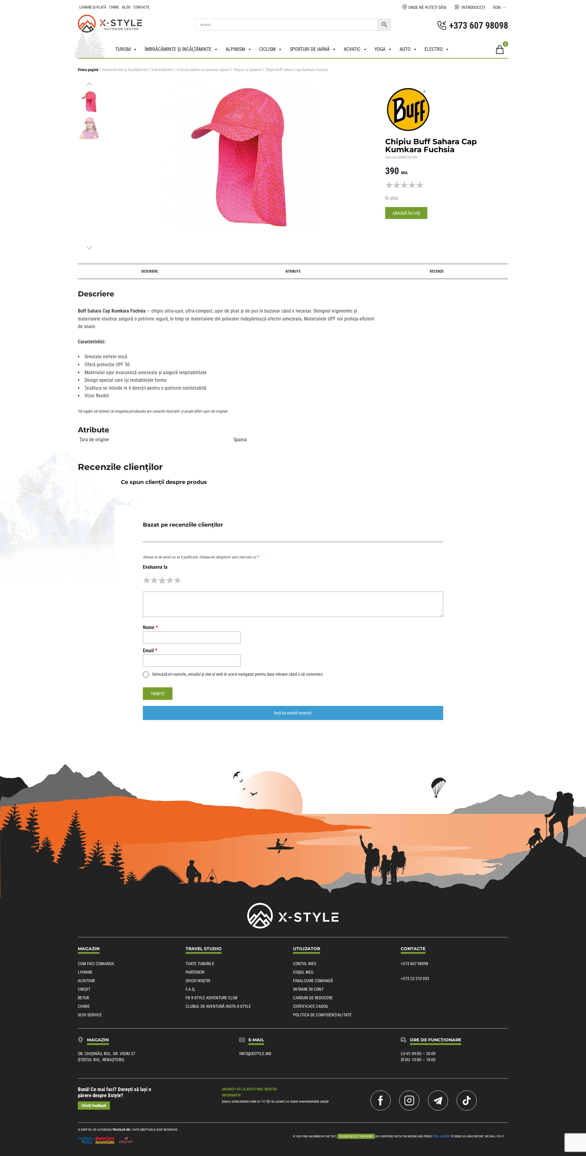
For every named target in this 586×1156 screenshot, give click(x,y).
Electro (434, 49)
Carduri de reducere (313, 997)
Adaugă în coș (406, 213)
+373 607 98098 (414, 963)
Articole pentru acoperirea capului (203, 70)
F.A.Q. (191, 989)
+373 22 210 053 (415, 978)
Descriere (149, 271)
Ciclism (267, 49)
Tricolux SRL (121, 1129)
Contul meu (304, 963)
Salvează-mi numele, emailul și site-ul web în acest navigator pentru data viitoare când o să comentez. (238, 674)
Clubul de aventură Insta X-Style (218, 1006)
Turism (123, 49)
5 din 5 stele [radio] (177, 580)
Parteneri (195, 972)
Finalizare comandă (313, 980)
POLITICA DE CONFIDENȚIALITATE (322, 1014)
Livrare (85, 972)
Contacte (141, 7)
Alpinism (235, 49)
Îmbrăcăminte (162, 70)
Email (150, 650)
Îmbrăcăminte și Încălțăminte (124, 70)
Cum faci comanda (96, 963)
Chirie (114, 7)
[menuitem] (89, 102)
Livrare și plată (92, 7)
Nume (150, 627)
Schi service (90, 1014)
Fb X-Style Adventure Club (211, 997)
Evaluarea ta (155, 567)
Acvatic (352, 49)
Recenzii (436, 271)
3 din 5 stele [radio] (162, 580)
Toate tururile (200, 963)
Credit (84, 989)
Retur (83, 997)
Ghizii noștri (198, 980)
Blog (126, 7)
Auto (405, 49)
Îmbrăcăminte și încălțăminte (178, 49)
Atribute (293, 271)
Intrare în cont (308, 989)
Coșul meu (303, 972)
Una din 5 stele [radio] (146, 580)
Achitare (86, 980)
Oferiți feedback (93, 1105)
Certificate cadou (310, 1006)
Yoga (379, 49)
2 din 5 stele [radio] (154, 580)
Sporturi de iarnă (310, 49)
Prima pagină (88, 70)
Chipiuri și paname (247, 70)
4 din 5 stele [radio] (170, 580)
